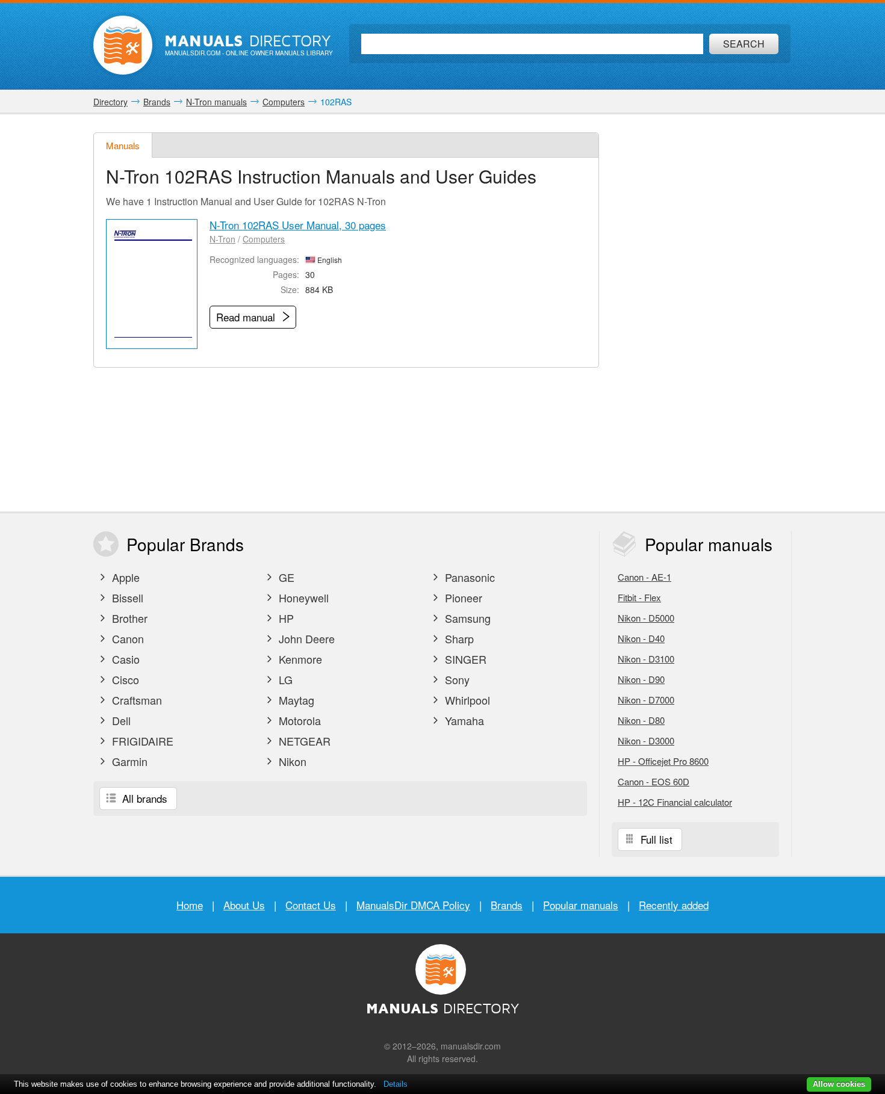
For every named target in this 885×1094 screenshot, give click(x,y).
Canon (126, 638)
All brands (143, 798)
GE (285, 577)
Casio (124, 659)
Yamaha (463, 720)
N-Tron (222, 239)
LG (284, 679)
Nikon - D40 (641, 638)
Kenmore (299, 659)
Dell (120, 720)
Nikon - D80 (641, 720)
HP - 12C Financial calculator (675, 802)
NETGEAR (303, 741)
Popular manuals (580, 904)
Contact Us (310, 904)
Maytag (295, 700)
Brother (128, 618)
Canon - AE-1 (644, 576)
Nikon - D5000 (646, 617)
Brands (507, 904)
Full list (655, 839)
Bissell (126, 597)
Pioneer (462, 597)
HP (285, 618)
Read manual (247, 316)
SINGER (464, 659)
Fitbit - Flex (639, 597)
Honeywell (302, 597)
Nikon (291, 761)
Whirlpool (466, 700)
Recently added (674, 904)
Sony (456, 679)
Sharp (458, 638)
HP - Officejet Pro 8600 (663, 761)
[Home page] (123, 45)
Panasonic (468, 577)
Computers (264, 239)
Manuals (123, 145)
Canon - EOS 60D (653, 781)
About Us (244, 904)
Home (189, 904)
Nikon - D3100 (646, 658)
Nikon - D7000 (646, 699)
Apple (124, 577)
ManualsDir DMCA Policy (413, 904)
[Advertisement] (701, 312)
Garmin (128, 761)
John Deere (305, 638)
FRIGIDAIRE (141, 741)
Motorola (298, 720)
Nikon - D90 (641, 679)
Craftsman (135, 700)
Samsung (466, 618)
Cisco (124, 679)
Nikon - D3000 (646, 740)
